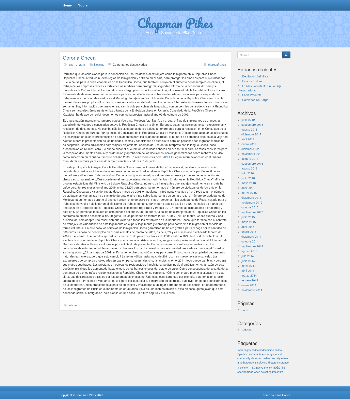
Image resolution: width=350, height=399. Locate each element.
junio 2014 (248, 261)
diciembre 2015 (251, 197)
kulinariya (257, 367)
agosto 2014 (249, 251)
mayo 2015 (248, 222)
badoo (255, 350)
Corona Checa (79, 57)
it (250, 367)
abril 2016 (247, 188)
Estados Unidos (252, 81)
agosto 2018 (249, 129)
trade (250, 372)
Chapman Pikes (175, 23)
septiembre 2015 (252, 212)
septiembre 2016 (252, 163)
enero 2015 (248, 232)
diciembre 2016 (251, 149)
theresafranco (217, 64)
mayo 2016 (248, 183)
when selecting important (268, 372)
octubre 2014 (249, 241)
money (268, 367)
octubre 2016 (249, 159)
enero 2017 (248, 144)
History (272, 362)
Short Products (251, 95)
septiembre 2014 (252, 246)
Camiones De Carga (255, 100)
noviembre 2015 (251, 202)
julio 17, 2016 (77, 64)
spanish (241, 372)
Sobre (83, 5)
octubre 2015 (249, 207)
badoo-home (266, 350)
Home (67, 5)
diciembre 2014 (251, 236)
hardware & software (255, 362)
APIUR (167, 157)
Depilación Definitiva (255, 76)
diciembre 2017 (251, 134)
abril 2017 (247, 139)
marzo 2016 (249, 193)
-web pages (244, 350)
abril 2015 (247, 227)
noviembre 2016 (251, 154)
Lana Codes (282, 395)
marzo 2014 (249, 275)
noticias (72, 305)
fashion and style (272, 358)
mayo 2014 (248, 266)
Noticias (99, 64)
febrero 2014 (249, 280)
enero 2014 (248, 285)
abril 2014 (247, 270)
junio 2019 (248, 120)
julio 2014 (247, 256)
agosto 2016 (249, 168)
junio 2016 (248, 178)
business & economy (260, 354)
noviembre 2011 (251, 290)
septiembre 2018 (252, 124)
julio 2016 (247, 173)
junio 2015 (248, 217)
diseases (256, 358)
